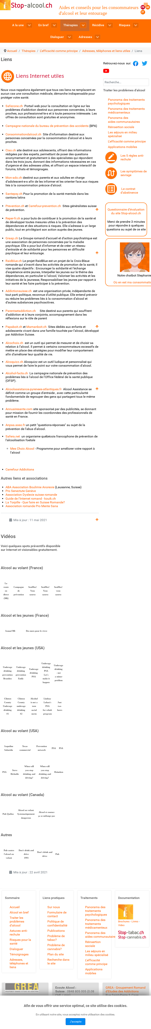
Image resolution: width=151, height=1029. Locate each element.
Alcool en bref (19, 912)
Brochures (124, 921)
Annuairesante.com (19, 409)
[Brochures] (125, 911)
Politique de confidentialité (57, 923)
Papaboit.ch (14, 327)
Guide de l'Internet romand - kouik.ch (31, 498)
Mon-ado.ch (14, 177)
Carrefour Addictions (20, 469)
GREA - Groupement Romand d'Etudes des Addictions (125, 989)
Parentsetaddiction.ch (21, 311)
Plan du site (55, 954)
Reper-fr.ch (13, 218)
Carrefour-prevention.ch (45, 206)
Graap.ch (12, 238)
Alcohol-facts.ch (17, 373)
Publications (56, 931)
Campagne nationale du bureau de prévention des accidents (47, 126)
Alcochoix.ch (14, 343)
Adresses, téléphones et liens (19, 963)
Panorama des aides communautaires (124, 119)
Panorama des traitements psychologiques (126, 101)
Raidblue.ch (14, 261)
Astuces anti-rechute (19, 932)
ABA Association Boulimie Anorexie (30, 487)
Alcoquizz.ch (15, 362)
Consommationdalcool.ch (23, 134)
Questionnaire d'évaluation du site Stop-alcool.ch (126, 211)
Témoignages (19, 954)
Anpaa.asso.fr (15, 425)
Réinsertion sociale (121, 127)
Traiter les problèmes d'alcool (17, 921)
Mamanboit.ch (36, 327)
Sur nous (53, 907)
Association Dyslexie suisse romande (31, 494)
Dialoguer (16, 949)
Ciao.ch (11, 150)
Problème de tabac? (56, 938)
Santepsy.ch (14, 194)
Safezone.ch (14, 106)
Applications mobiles (122, 147)
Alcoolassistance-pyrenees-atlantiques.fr (34, 389)
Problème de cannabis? (56, 947)
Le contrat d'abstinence (129, 190)
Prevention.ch (15, 206)
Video (121, 925)
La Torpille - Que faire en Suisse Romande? (35, 502)
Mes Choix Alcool (22, 448)
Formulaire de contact (56, 914)
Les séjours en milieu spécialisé (96, 953)
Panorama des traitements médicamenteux (126, 110)
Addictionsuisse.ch (19, 291)
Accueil (15, 907)
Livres (135, 921)
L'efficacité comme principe (127, 141)
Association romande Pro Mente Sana (32, 506)
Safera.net (13, 436)
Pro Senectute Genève (21, 491)
